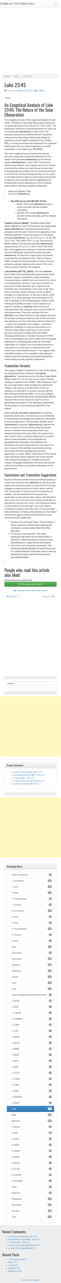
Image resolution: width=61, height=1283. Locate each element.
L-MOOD (31, 1043)
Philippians (31, 1199)
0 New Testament (31, 875)
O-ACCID (31, 1127)
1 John (31, 887)
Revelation (31, 1205)
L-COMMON (31, 1019)
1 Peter (31, 893)
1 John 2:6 (39, 775)
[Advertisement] (30, 40)
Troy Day (17, 778)
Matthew (31, 1121)
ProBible (41, 90)
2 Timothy (31, 935)
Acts (31, 947)
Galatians (31, 965)
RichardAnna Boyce (22, 775)
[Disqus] (30, 638)
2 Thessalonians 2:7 (17, 1259)
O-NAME (31, 1157)
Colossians (31, 953)
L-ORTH (31, 1061)
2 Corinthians (31, 911)
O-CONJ (31, 1139)
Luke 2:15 (47, 596)
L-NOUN (31, 1055)
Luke (16, 76)
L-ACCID (31, 1001)
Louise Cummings (21, 772)
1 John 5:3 (13, 1265)
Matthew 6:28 (14, 1271)
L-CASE (31, 1007)
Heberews (31, 971)
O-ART (31, 1133)
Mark (31, 1115)
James (31, 977)
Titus (31, 1217)
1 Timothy (31, 905)
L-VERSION (31, 1097)
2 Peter (31, 923)
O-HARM (31, 1151)
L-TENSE (31, 1079)
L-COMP (31, 1025)
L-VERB (31, 1091)
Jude (31, 989)
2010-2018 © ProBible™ (30, 1280)
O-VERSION (31, 1181)
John (31, 983)
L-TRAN (31, 1085)
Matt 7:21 (12, 1262)
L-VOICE (31, 1103)
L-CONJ (31, 1031)
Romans (31, 1211)
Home (7, 76)
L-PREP (31, 1067)
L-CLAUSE (31, 1013)
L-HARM (31, 1037)
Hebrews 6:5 (14, 1268)
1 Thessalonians (31, 899)
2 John (31, 917)
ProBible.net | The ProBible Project (17, 3)
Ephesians (31, 959)
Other (31, 1187)
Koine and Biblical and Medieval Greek (31, 995)
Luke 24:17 (14, 596)
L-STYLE (31, 1073)
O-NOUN (31, 1163)
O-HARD (31, 1145)
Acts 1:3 (37, 784)
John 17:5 (37, 772)
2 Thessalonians (31, 929)
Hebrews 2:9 (39, 781)
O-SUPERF (31, 1175)
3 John (31, 941)
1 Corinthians (31, 881)
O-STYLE (31, 1169)
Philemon (31, 1193)
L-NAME (31, 1049)
